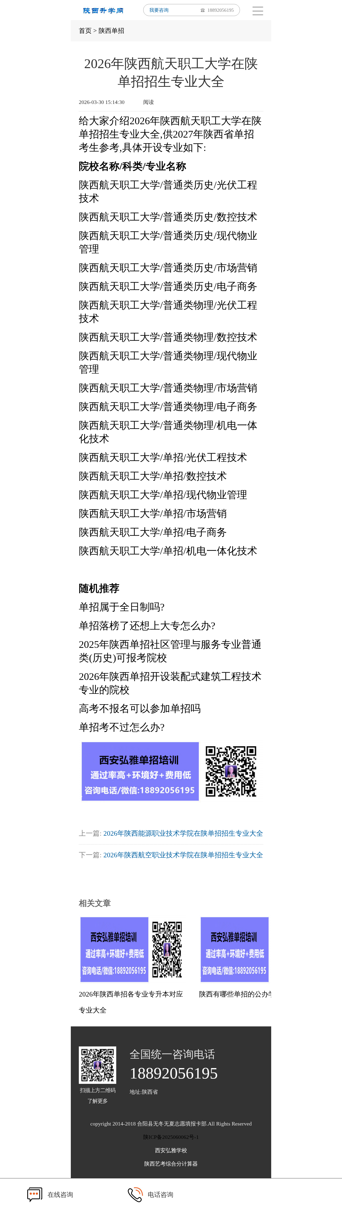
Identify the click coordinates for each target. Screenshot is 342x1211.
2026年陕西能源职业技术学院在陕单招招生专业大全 (183, 833)
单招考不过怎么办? (122, 727)
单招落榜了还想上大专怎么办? (147, 625)
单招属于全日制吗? (122, 607)
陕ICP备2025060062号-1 (171, 1137)
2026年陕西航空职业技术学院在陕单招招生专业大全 (183, 855)
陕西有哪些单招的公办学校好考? (249, 994)
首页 (85, 30)
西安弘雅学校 (171, 1150)
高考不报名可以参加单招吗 (140, 708)
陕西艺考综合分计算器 (171, 1164)
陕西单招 (111, 30)
